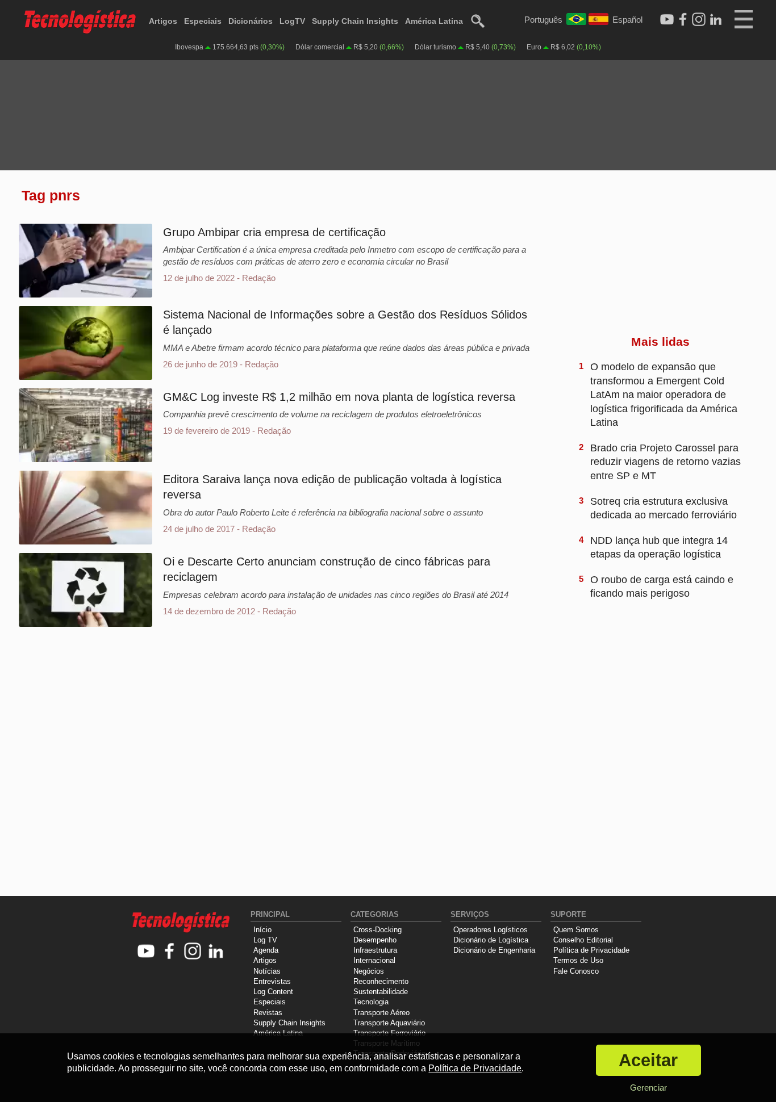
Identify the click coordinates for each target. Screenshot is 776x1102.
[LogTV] (667, 19)
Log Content (273, 991)
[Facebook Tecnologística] (683, 19)
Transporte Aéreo (381, 1012)
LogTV (292, 21)
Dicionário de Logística (490, 940)
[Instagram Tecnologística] (699, 19)
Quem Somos (576, 929)
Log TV (265, 940)
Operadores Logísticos (490, 929)
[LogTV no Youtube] (146, 951)
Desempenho (375, 940)
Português (543, 19)
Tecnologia (371, 1002)
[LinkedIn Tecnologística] (716, 19)
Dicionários (250, 21)
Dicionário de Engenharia (494, 950)
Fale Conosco (576, 971)
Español (627, 19)
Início (262, 929)
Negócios (368, 971)
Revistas (267, 1012)
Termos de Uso (578, 960)
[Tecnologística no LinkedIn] (216, 951)
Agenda (265, 950)
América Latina (434, 21)
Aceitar (648, 1060)
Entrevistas (272, 981)
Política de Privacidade (591, 950)
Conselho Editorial (583, 940)
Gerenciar (648, 1087)
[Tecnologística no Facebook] (170, 951)
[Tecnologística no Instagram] (193, 951)
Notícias (267, 971)
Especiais (203, 21)
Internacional (374, 960)
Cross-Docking (377, 929)
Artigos (163, 21)
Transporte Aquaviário (389, 1023)
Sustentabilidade (380, 991)
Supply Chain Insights (355, 21)
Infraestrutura (375, 950)
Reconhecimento (380, 981)
